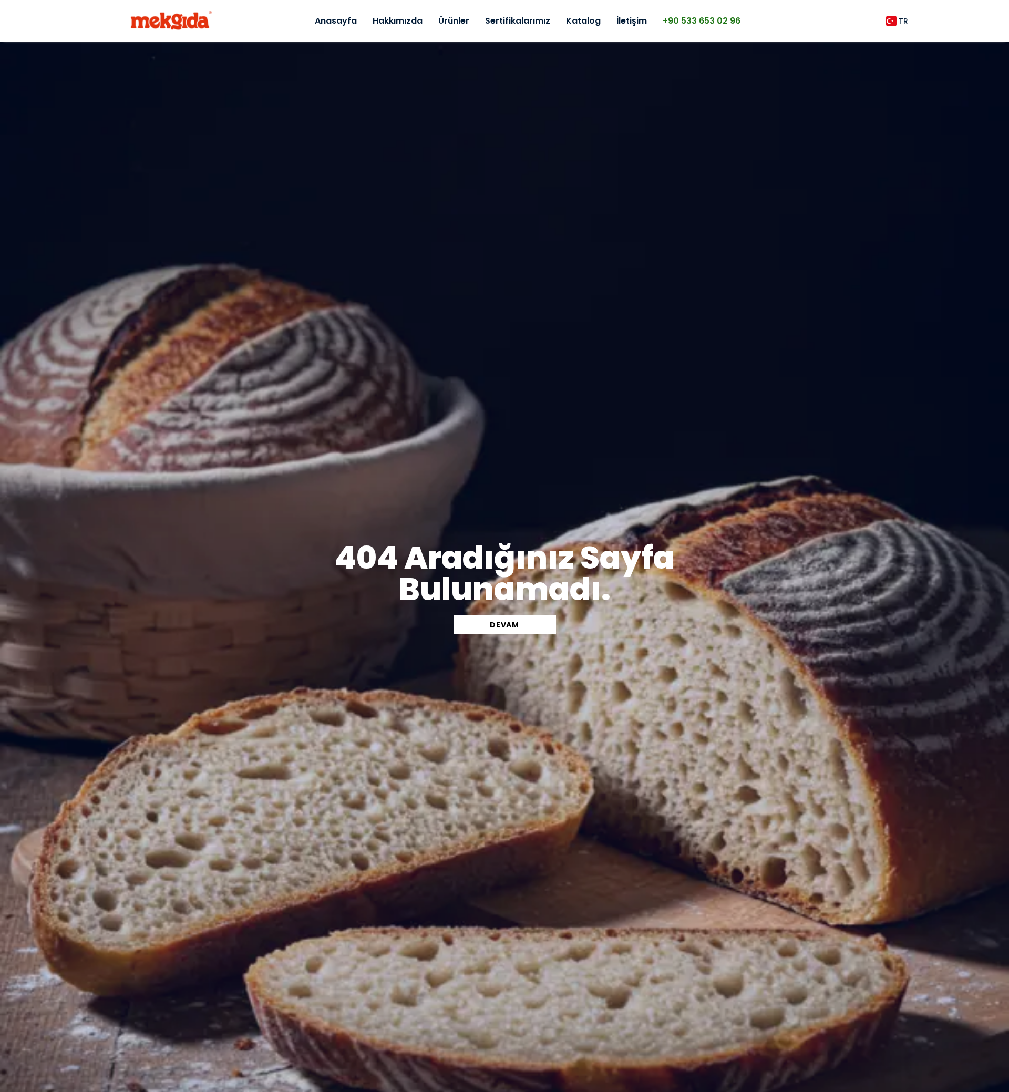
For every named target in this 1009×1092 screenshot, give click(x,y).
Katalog (583, 21)
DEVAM (504, 625)
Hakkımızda (398, 21)
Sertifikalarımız (517, 21)
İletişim (631, 21)
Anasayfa (336, 21)
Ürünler (453, 21)
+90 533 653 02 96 (701, 21)
